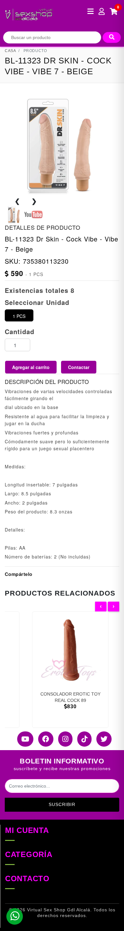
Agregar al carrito (31, 367)
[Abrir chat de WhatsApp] (14, 916)
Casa (10, 51)
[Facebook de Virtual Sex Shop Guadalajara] (43, 739)
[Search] (112, 37)
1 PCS (19, 316)
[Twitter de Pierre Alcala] (102, 739)
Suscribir (62, 804)
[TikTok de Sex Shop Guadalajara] (82, 739)
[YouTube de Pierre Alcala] (22, 739)
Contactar (78, 367)
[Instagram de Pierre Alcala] (62, 739)
